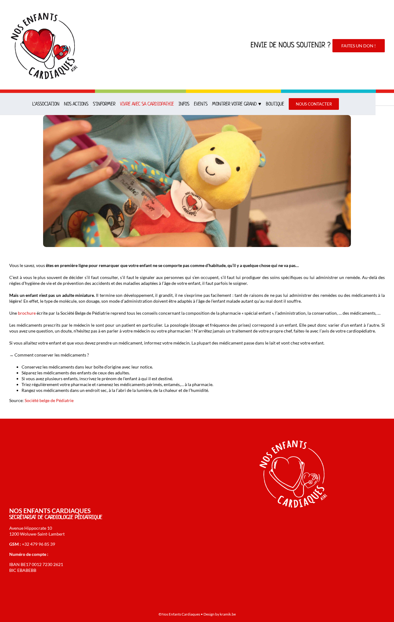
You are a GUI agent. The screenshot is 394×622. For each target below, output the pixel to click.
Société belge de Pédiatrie (49, 400)
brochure (27, 313)
